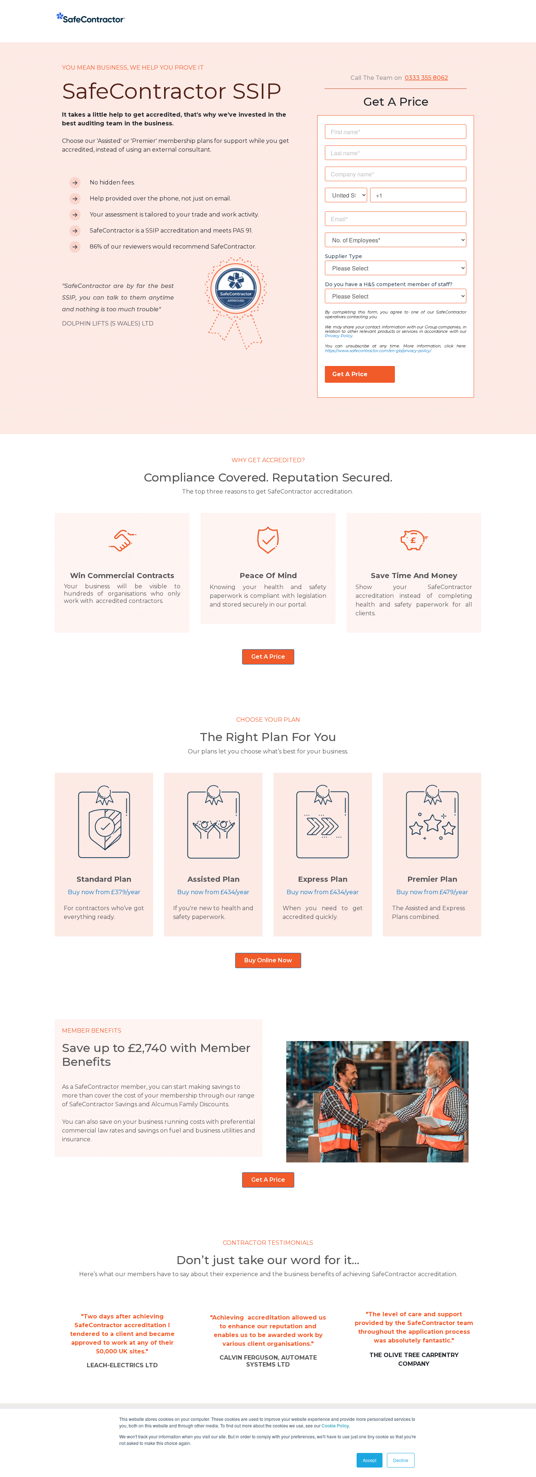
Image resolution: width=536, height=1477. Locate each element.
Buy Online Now (268, 960)
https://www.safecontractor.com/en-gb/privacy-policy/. (378, 350)
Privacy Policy (339, 335)
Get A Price (268, 656)
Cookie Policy (335, 1425)
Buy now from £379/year (104, 892)
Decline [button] (400, 1460)
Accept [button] (369, 1460)
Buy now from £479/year (432, 892)
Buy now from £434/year (213, 892)
